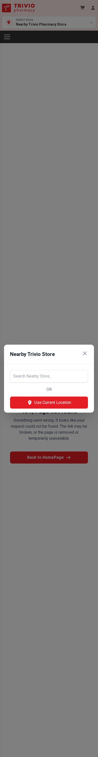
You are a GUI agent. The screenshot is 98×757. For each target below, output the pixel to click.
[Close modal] (85, 354)
